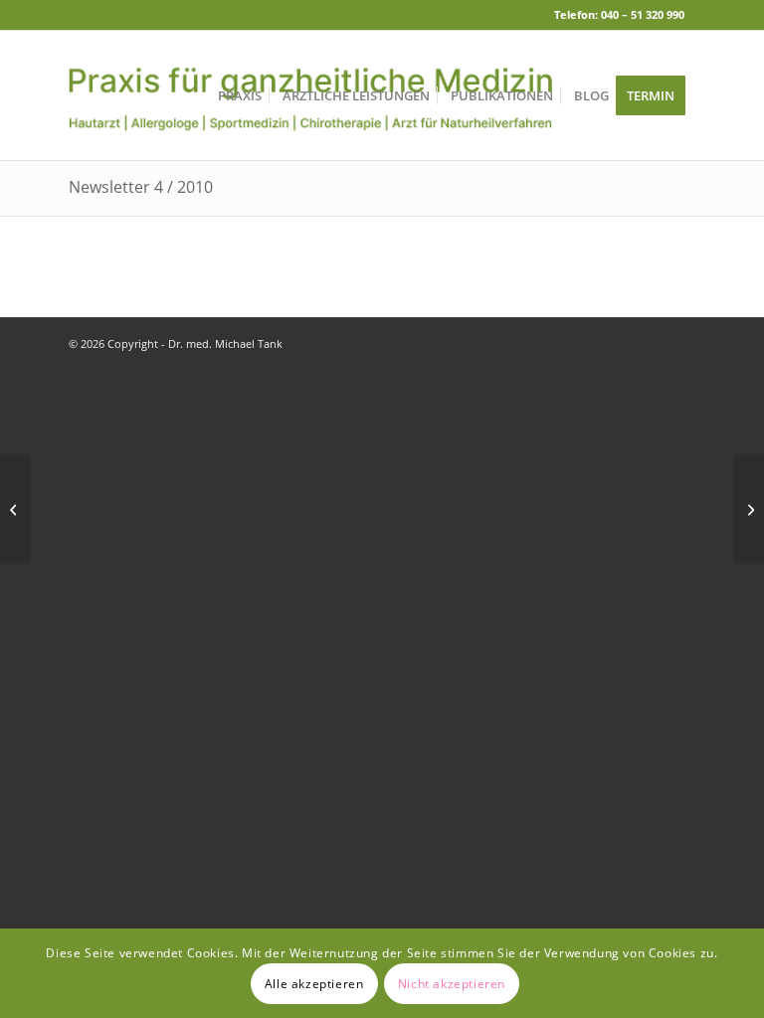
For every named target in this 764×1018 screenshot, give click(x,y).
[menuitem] (240, 95)
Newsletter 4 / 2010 (141, 187)
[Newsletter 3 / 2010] (15, 509)
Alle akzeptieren (314, 983)
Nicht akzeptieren (451, 983)
